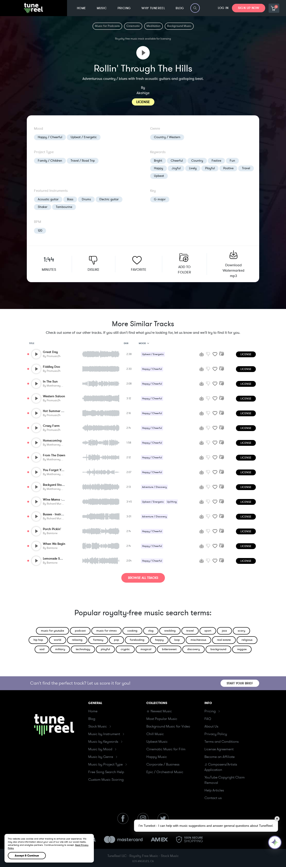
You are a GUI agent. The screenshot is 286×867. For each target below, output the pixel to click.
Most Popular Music (161, 718)
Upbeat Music (157, 741)
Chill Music (155, 734)
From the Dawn (54, 455)
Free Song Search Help (106, 772)
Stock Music (97, 726)
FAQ (207, 718)
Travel (246, 168)
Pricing (210, 711)
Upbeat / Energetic (84, 137)
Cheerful (177, 161)
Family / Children (50, 161)
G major (160, 199)
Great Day (50, 352)
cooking (132, 631)
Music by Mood (100, 749)
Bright (158, 161)
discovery (193, 649)
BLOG (180, 8)
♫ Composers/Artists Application (220, 767)
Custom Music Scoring (106, 779)
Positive (228, 168)
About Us (211, 726)
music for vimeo (106, 631)
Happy (158, 168)
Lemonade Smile (54, 558)
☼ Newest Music (159, 711)
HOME (81, 8)
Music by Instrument (104, 734)
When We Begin (54, 544)
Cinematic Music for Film (165, 749)
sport (207, 631)
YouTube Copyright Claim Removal (224, 780)
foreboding (137, 640)
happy (159, 640)
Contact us (213, 797)
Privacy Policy (215, 734)
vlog (151, 631)
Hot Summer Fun (55, 411)
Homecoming (52, 440)
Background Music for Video (168, 726)
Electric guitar (109, 199)
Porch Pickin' (52, 529)
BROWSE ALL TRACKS (143, 578)
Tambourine (64, 207)
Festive (216, 161)
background (218, 649)
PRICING (124, 8)
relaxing (77, 640)
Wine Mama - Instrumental (61, 499)
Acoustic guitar (48, 199)
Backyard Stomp (54, 485)
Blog (91, 718)
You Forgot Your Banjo (59, 470)
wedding (170, 631)
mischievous (198, 640)
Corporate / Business (162, 764)
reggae (242, 649)
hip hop (38, 640)
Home (92, 711)
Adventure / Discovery (154, 487)
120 (40, 230)
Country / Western (167, 137)
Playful (210, 168)
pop (116, 640)
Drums (86, 199)
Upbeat (159, 176)
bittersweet (169, 649)
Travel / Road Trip (83, 161)
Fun (232, 161)
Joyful (176, 168)
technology (83, 649)
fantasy (98, 640)
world (57, 640)
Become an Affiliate (219, 756)
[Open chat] (275, 842)
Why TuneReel (153, 8)
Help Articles (214, 790)
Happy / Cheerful (50, 137)
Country (197, 161)
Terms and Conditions (221, 741)
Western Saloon (54, 396)
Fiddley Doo (51, 367)
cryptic (125, 649)
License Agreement (218, 749)
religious (247, 640)
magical (146, 649)
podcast (80, 631)
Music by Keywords (103, 741)
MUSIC (102, 8)
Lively (193, 168)
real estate (224, 640)
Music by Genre (100, 756)
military (60, 649)
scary (241, 631)
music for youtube (52, 631)
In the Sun (50, 381)
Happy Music (156, 756)
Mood (142, 343)
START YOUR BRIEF (240, 683)
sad (42, 649)
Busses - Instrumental (58, 514)
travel (190, 631)
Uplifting (172, 501)
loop (177, 640)
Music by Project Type (105, 764)
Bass (70, 199)
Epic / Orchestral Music (164, 772)
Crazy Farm (51, 426)
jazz (224, 631)
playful (105, 649)
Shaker (42, 207)
